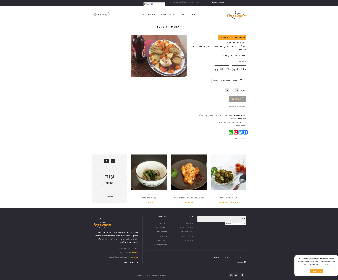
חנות (227, 257)
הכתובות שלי (162, 231)
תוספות (233, 118)
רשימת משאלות (161, 240)
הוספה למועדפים (235, 107)
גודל (241, 79)
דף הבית (238, 257)
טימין (216, 115)
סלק (211, 115)
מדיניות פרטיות (187, 236)
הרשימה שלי (175, 2)
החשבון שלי (162, 223)
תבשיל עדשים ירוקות (228, 197)
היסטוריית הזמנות (160, 227)
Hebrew (147, 4)
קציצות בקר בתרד (149, 197)
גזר (221, 115)
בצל (225, 115)
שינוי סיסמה (162, 236)
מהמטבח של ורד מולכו (232, 37)
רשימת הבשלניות (186, 231)
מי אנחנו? (189, 223)
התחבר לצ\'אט (240, 138)
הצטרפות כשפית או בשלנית (128, 248)
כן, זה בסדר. (316, 271)
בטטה (230, 115)
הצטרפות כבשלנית (217, 2)
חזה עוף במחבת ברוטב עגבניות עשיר (189, 197)
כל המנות (110, 196)
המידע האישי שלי (160, 244)
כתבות (216, 257)
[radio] (235, 81)
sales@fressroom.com (118, 257)
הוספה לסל (235, 98)
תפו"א (201, 115)
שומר (207, 115)
